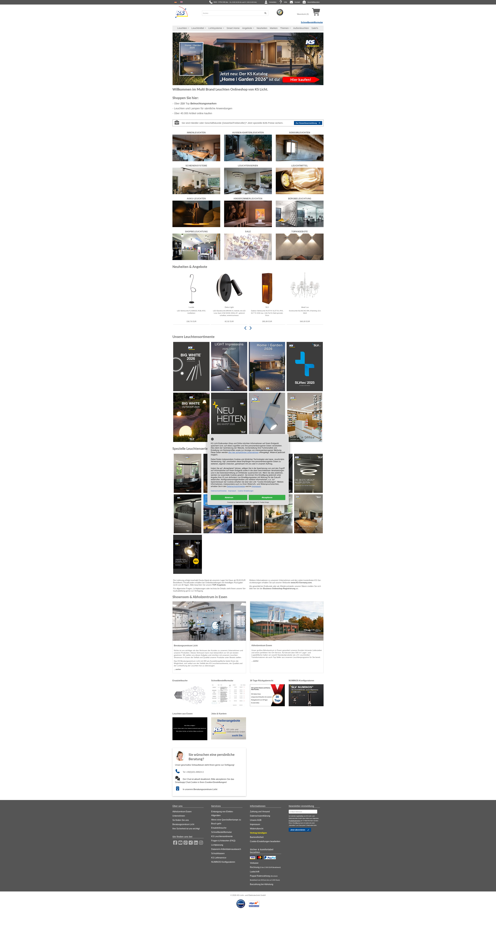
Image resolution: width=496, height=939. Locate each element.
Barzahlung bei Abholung (261, 884)
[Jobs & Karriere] (228, 728)
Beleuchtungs (203, 103)
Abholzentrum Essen (182, 811)
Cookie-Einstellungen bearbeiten (265, 841)
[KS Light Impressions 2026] (229, 366)
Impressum (255, 824)
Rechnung (265, 867)
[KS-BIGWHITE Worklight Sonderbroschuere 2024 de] (187, 514)
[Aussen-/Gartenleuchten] (248, 148)
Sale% (314, 28)
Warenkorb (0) (303, 14)
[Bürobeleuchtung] (300, 214)
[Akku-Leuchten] (196, 214)
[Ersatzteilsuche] (189, 695)
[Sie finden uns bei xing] (190, 842)
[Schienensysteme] (196, 181)
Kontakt (297, 2)
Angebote (247, 28)
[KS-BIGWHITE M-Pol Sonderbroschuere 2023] (248, 514)
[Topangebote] (300, 247)
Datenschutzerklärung (260, 816)
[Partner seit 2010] (241, 904)
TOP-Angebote (219, 585)
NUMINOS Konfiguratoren (223, 862)
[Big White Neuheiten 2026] (229, 417)
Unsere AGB (255, 820)
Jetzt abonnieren (298, 829)
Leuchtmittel (198, 28)
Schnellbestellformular (312, 22)
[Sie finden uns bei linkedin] (195, 842)
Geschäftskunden (313, 2)
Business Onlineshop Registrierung (279, 588)
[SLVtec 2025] (304, 366)
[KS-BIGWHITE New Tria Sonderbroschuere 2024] (278, 513)
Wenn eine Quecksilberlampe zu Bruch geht (226, 822)
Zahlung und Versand (260, 811)
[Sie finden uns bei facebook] (174, 842)
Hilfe (285, 2)
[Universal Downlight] (187, 554)
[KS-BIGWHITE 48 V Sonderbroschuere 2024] (308, 514)
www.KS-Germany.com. (301, 582)
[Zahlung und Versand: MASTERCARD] (260, 858)
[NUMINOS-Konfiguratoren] (306, 695)
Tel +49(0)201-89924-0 (193, 772)
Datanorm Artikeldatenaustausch (226, 849)
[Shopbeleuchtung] (196, 247)
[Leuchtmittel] (300, 181)
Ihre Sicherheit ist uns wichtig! (186, 829)
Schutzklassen (218, 853)
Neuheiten (262, 28)
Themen (284, 28)
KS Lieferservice (218, 858)
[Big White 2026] (191, 366)
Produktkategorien (294, 820)
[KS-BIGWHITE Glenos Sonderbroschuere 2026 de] (187, 473)
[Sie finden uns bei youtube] (179, 842)
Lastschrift (254, 872)
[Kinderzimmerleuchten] (248, 214)
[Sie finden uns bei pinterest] (185, 842)
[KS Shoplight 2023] (267, 417)
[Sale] (248, 247)
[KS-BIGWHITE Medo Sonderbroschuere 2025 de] (308, 473)
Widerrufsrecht (256, 829)
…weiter (177, 669)
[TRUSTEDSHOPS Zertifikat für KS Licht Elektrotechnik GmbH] (280, 12)
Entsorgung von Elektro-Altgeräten (222, 813)
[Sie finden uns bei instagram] (200, 842)
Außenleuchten (301, 28)
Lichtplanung (217, 845)
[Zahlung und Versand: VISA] (253, 858)
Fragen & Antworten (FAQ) (223, 841)
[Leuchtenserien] (248, 181)
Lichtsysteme (215, 28)
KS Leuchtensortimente (222, 836)
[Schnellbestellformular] (228, 695)
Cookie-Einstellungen (215, 782)
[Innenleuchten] (196, 148)
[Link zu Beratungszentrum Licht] (179, 789)
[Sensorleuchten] (300, 148)
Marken (274, 28)
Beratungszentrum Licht (205, 789)
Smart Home (233, 28)
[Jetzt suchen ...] (264, 13)
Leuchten (182, 28)
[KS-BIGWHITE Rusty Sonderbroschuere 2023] (217, 514)
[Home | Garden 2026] (267, 366)
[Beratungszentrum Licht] (209, 621)
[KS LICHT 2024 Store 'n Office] (304, 417)
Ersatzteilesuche (218, 828)
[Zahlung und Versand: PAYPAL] (270, 858)
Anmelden (272, 2)
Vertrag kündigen (258, 833)
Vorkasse (254, 863)
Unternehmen (178, 816)
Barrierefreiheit (257, 837)
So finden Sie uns (180, 820)
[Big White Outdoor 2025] (191, 417)
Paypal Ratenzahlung (265, 878)
